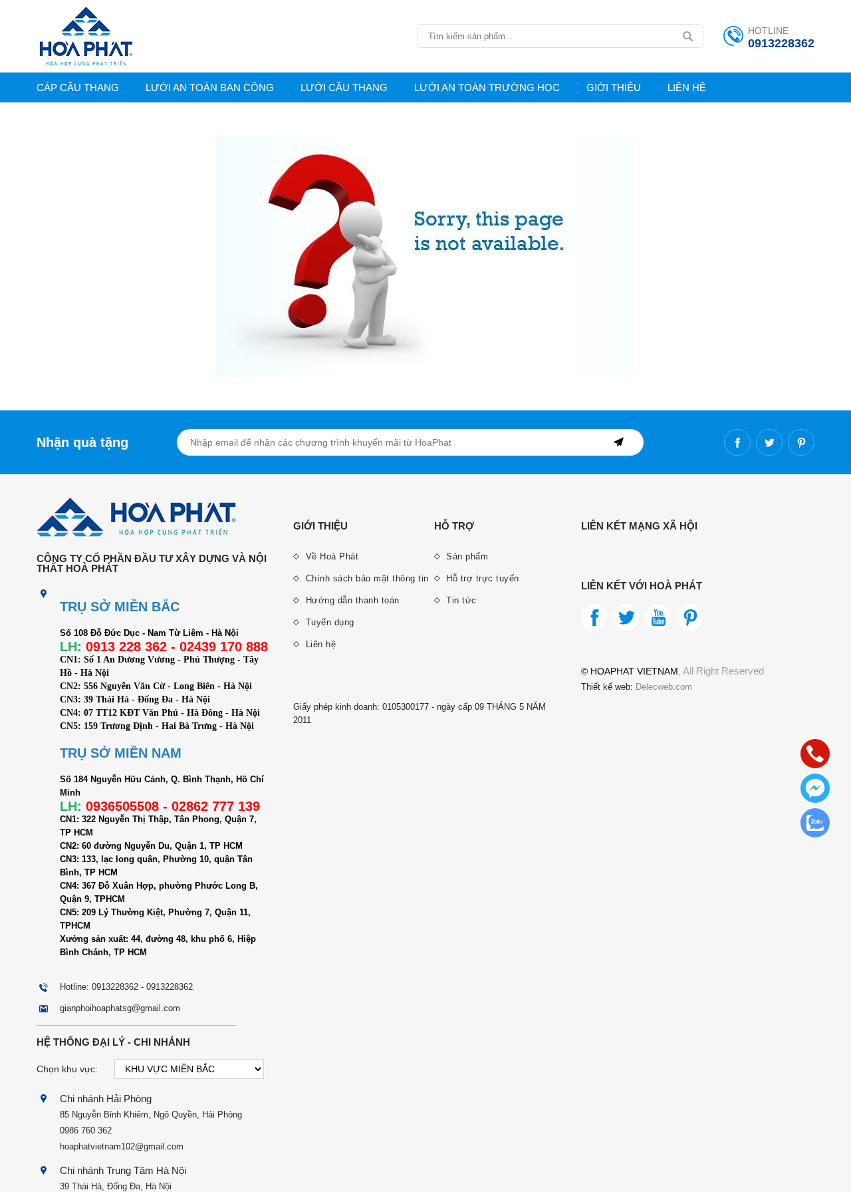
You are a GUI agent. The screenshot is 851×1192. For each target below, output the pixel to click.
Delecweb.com (662, 687)
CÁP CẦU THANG (78, 87)
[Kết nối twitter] (769, 442)
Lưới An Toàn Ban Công (210, 87)
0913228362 (781, 43)
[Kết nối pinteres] (801, 442)
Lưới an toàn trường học (487, 87)
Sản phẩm (466, 556)
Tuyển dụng (328, 622)
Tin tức (460, 600)
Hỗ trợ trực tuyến (481, 578)
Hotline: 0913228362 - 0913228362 (126, 987)
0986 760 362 (86, 1130)
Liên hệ (687, 87)
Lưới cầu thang (344, 87)
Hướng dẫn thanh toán (351, 600)
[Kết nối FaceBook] (594, 617)
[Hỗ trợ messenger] (815, 788)
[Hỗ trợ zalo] (815, 822)
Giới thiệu (613, 87)
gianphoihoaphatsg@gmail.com (120, 1008)
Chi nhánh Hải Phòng (106, 1098)
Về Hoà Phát (330, 556)
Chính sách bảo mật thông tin (366, 578)
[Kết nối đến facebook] (737, 442)
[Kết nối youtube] (658, 617)
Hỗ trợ (454, 526)
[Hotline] (815, 753)
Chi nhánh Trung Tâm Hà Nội (123, 1170)
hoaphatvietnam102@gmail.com (121, 1146)
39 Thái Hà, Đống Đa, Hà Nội (116, 1186)
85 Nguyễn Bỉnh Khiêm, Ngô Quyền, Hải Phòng (151, 1114)
